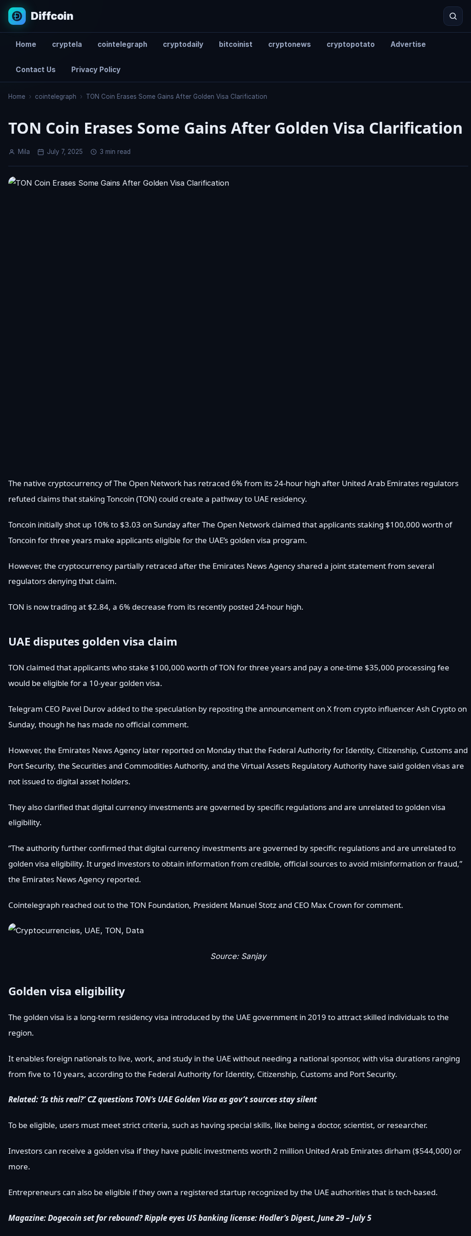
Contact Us (36, 69)
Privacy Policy (96, 69)
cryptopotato (351, 44)
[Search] (453, 16)
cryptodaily (183, 44)
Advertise (408, 44)
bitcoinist (236, 44)
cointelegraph (122, 44)
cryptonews (289, 44)
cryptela (67, 44)
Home (26, 44)
